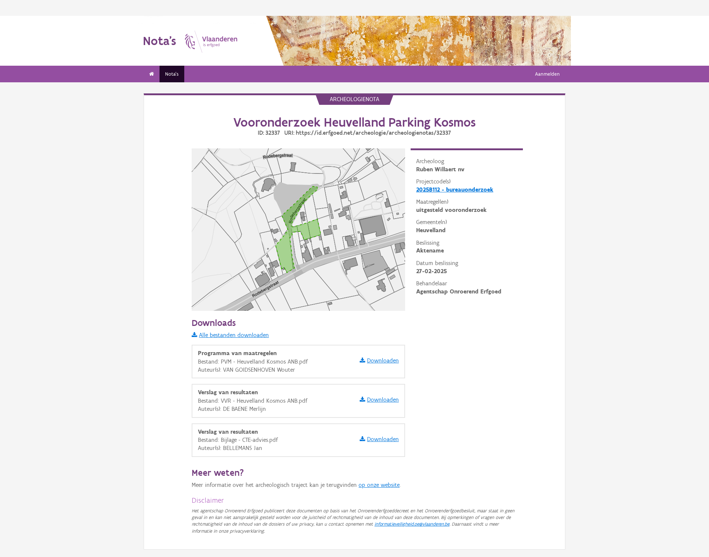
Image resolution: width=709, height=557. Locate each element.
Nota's (172, 74)
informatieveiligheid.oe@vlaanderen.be (411, 524)
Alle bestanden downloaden (234, 334)
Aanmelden (547, 74)
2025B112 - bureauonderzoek (454, 189)
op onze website (379, 484)
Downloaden (383, 360)
